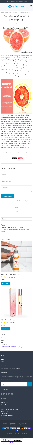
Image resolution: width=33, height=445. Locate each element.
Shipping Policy (5, 411)
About (2, 342)
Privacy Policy (4, 405)
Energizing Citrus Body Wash (9, 125)
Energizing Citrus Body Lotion (11, 274)
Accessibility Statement (7, 415)
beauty (12, 152)
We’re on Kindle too (13, 147)
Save (21, 158)
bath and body (6, 152)
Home (2, 12)
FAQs (21, 424)
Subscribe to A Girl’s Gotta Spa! (14, 141)
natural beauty (27, 152)
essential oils (18, 152)
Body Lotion (22, 125)
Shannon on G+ (24, 147)
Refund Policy (4, 402)
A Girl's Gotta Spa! (24, 123)
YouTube (10, 143)
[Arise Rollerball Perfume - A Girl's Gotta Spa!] (16, 302)
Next (16, 211)
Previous (16, 207)
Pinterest (26, 143)
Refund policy (13, 424)
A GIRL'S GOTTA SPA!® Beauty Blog (11, 347)
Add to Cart (5, 283)
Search (5, 423)
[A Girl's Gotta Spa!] (16, 6)
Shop (2, 340)
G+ (20, 145)
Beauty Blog (8, 12)
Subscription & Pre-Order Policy (9, 409)
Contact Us (4, 344)
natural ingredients (16, 154)
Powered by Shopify (22, 433)
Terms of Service (5, 407)
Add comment (7, 196)
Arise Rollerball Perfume (9, 320)
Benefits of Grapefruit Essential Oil (21, 12)
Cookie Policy (4, 413)
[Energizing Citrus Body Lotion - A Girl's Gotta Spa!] (16, 256)
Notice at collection (8, 443)
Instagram (13, 145)
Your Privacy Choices (14, 440)
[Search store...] (4, 6)
